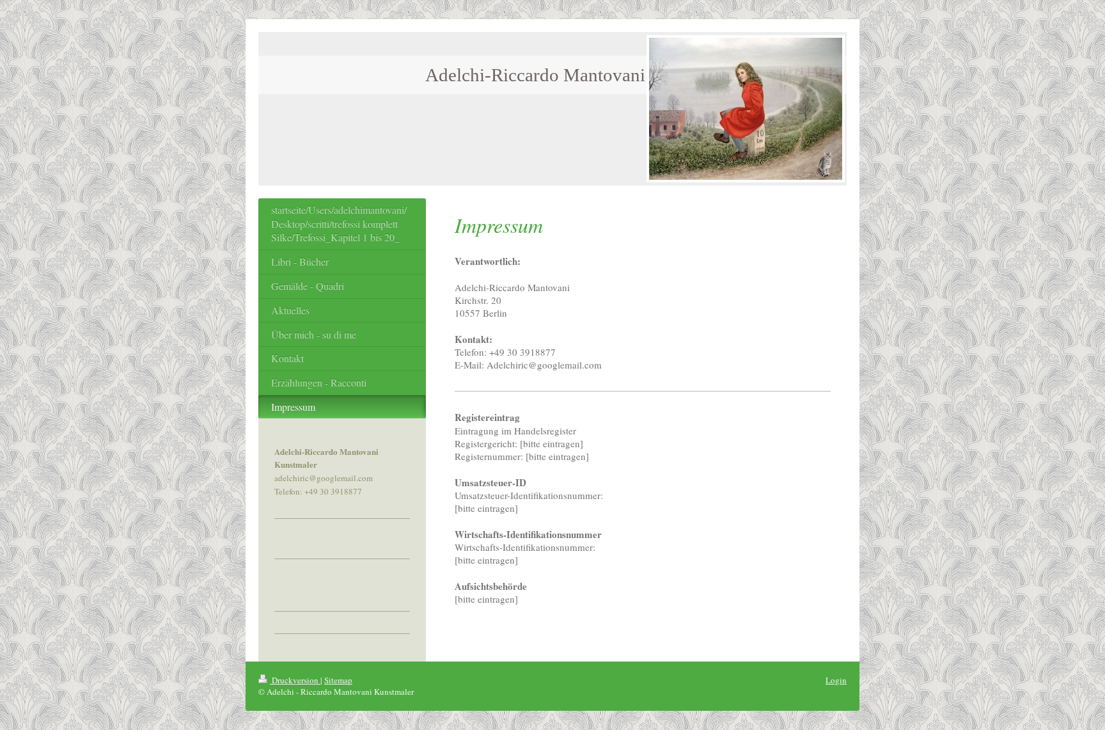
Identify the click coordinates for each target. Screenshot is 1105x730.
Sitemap (338, 680)
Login (836, 680)
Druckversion (295, 680)
